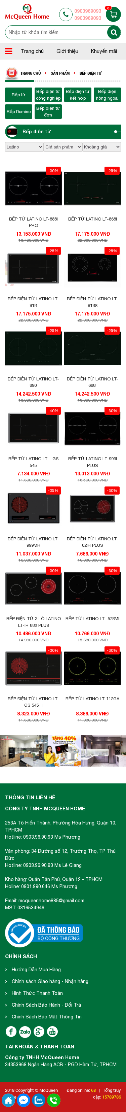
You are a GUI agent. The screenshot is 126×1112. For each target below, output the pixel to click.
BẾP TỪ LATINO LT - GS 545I (33, 462)
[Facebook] (11, 1031)
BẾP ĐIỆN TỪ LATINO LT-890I (33, 382)
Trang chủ (32, 51)
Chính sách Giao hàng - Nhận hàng (50, 981)
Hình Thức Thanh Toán (37, 993)
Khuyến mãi (104, 51)
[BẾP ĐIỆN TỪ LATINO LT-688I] (92, 348)
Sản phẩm (60, 73)
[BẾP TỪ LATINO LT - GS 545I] (33, 428)
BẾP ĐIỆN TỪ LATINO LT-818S (92, 302)
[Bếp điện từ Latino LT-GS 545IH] (33, 668)
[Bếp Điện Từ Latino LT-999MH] (33, 508)
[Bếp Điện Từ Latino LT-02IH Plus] (92, 508)
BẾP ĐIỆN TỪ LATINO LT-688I (92, 382)
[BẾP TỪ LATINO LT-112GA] (92, 668)
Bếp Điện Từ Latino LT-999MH (33, 542)
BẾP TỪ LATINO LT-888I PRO (33, 222)
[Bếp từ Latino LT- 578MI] (92, 588)
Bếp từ (19, 94)
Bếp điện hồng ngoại (107, 95)
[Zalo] (25, 1032)
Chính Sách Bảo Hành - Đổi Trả (46, 1005)
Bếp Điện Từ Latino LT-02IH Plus (92, 542)
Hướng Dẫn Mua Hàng (36, 969)
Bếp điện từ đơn (48, 111)
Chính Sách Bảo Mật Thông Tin (47, 1016)
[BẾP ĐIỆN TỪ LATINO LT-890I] (33, 348)
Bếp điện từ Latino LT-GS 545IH (33, 702)
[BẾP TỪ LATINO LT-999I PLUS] (92, 428)
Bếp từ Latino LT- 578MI (92, 618)
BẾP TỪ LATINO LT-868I (92, 219)
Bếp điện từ (37, 131)
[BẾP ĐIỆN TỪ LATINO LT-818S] (92, 269)
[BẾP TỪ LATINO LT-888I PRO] (33, 188)
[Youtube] (52, 1031)
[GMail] (39, 1031)
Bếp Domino (19, 111)
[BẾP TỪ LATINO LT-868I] (92, 188)
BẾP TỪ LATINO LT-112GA (92, 698)
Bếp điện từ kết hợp (78, 95)
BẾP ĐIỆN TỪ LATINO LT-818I (33, 302)
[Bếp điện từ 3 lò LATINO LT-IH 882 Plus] (33, 588)
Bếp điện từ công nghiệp (48, 95)
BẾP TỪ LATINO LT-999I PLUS (92, 462)
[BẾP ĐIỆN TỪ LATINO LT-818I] (33, 269)
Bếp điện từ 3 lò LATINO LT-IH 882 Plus (33, 622)
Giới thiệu (67, 51)
